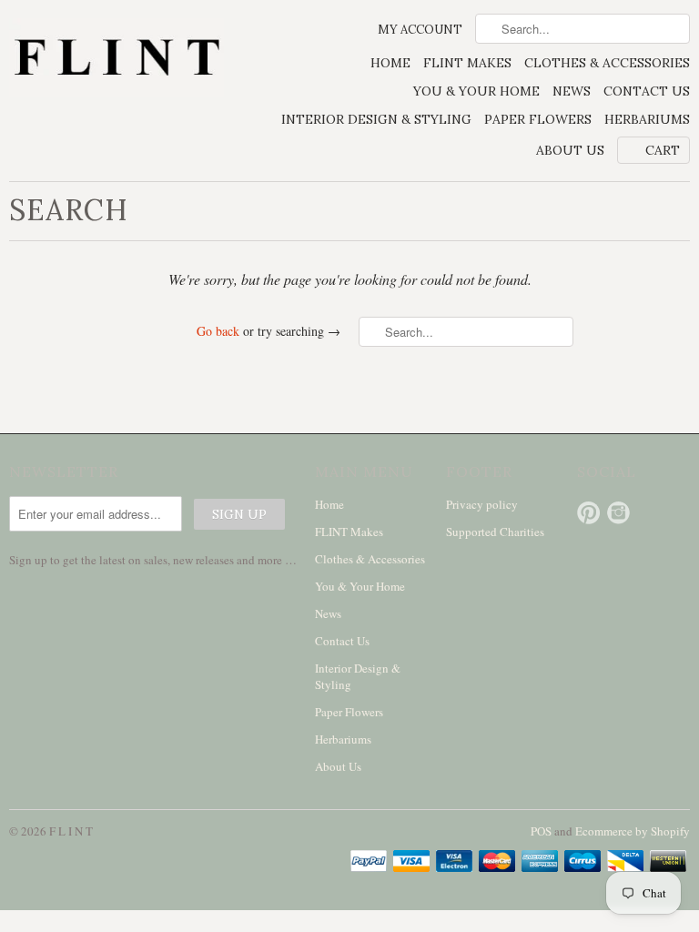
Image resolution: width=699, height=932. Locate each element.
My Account (420, 29)
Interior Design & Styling (376, 119)
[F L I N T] (116, 60)
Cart (662, 150)
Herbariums (647, 119)
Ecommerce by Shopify (632, 831)
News (571, 91)
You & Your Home (476, 91)
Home (390, 63)
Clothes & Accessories (607, 63)
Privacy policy (482, 504)
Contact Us (646, 91)
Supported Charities (495, 531)
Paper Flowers (538, 119)
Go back (218, 330)
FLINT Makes (467, 63)
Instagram (618, 512)
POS (541, 831)
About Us (570, 150)
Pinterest (588, 512)
